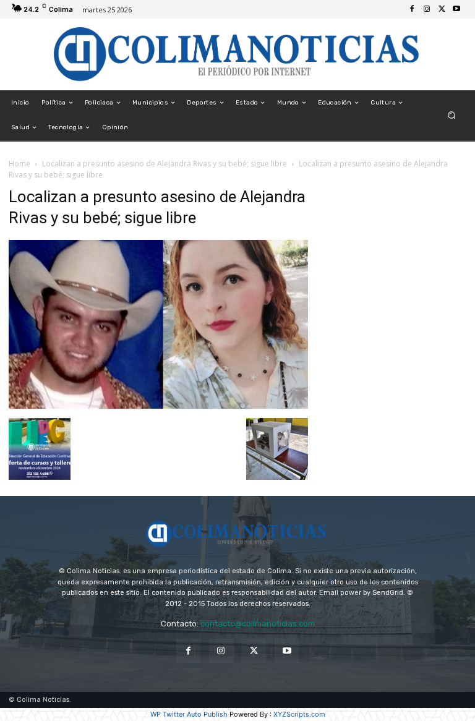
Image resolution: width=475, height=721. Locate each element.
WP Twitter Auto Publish (189, 714)
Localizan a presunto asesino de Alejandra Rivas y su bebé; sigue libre (164, 163)
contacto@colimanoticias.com (257, 623)
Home (19, 163)
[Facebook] (411, 9)
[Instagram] (426, 9)
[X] (441, 9)
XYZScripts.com (299, 714)
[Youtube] (456, 9)
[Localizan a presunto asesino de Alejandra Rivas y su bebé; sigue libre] (158, 405)
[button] (452, 115)
